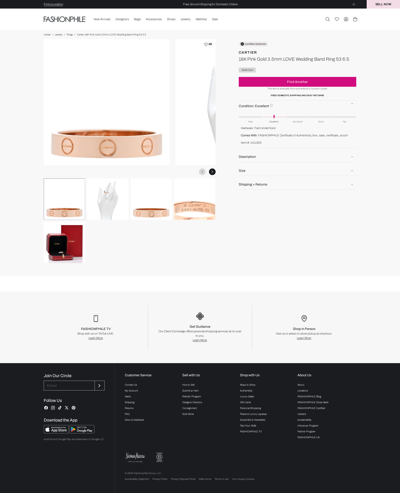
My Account (131, 390)
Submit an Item (190, 390)
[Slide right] (212, 171)
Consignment (189, 408)
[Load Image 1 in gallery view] (64, 199)
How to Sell (188, 384)
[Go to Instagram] (53, 407)
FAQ (127, 414)
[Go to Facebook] (46, 407)
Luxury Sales (247, 396)
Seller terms (205, 479)
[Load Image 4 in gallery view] (194, 199)
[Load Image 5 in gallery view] (64, 242)
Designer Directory (192, 402)
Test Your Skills (248, 425)
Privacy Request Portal (183, 479)
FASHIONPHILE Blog (309, 396)
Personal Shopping (250, 408)
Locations (303, 390)
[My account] (346, 19)
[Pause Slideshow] (353, 4)
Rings (70, 34)
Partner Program (306, 431)
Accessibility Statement (137, 479)
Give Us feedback (134, 419)
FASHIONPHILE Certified (311, 408)
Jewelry (59, 34)
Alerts (128, 396)
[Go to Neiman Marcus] (135, 457)
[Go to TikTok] (60, 407)
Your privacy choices (243, 479)
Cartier (47, 34)
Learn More (96, 338)
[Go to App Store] (56, 432)
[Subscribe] (99, 385)
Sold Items (188, 414)
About (301, 384)
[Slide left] (202, 171)
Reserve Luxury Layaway (253, 414)
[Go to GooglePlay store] (81, 432)
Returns (129, 408)
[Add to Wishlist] (208, 44)
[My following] (337, 19)
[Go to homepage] (64, 19)
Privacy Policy (160, 479)
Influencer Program (308, 425)
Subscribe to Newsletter (252, 419)
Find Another (297, 81)
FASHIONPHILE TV (251, 431)
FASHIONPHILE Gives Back (313, 402)
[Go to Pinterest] (73, 407)
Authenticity (246, 390)
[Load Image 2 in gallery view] (107, 199)
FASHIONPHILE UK (309, 437)
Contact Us (131, 384)
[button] (328, 19)
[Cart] (355, 19)
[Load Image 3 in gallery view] (151, 199)
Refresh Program (191, 396)
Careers (302, 414)
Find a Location (53, 4)
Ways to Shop (247, 384)
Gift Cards (245, 402)
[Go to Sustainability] (159, 457)
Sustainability (304, 419)
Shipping (129, 402)
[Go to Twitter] (66, 407)
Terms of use (222, 479)
